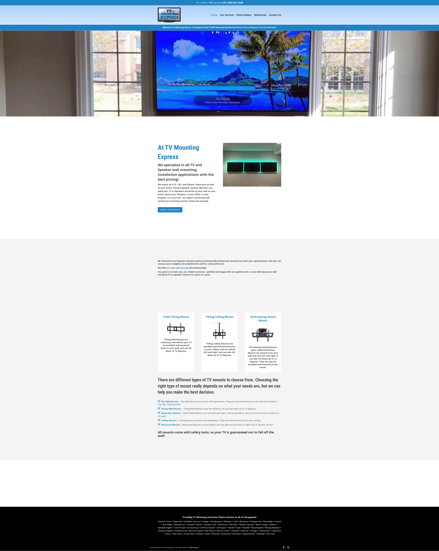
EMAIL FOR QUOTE (170, 209)
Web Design (193, 547)
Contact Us (275, 14)
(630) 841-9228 (235, 2)
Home (214, 14)
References (260, 14)
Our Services (227, 14)
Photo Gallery (244, 14)
